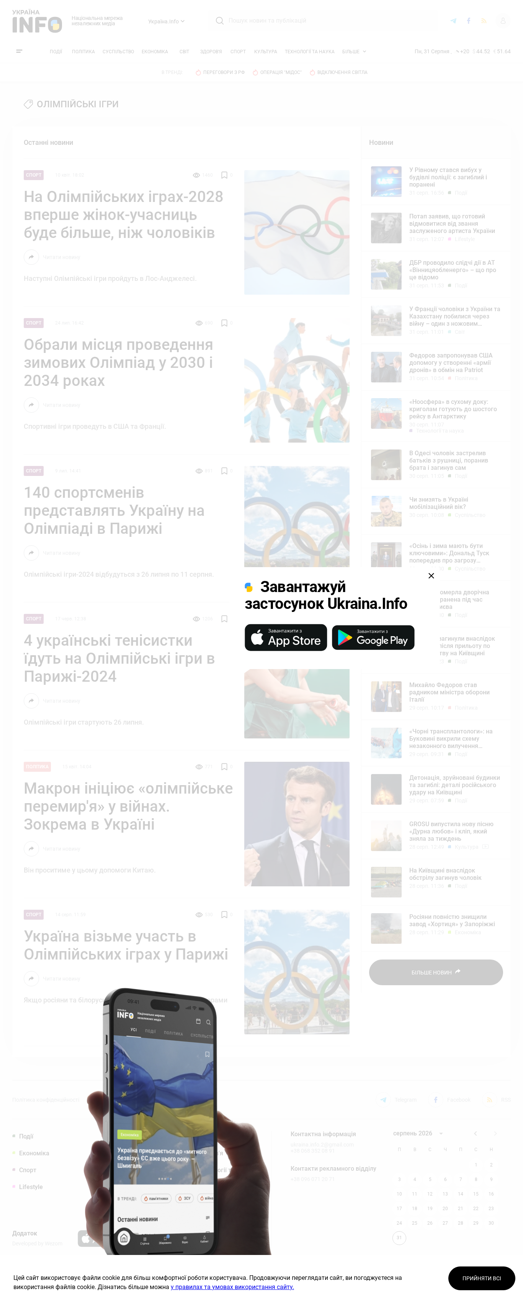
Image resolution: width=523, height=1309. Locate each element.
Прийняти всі (482, 1278)
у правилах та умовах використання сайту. (232, 1287)
